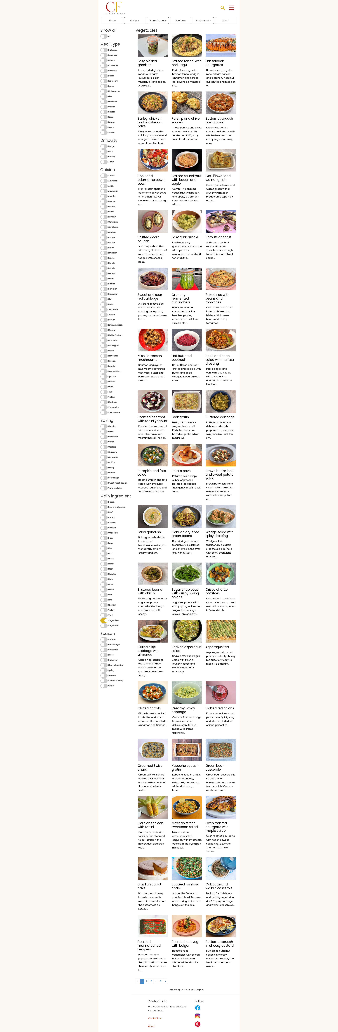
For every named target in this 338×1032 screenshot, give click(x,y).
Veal (110, 615)
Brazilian (112, 206)
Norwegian (113, 345)
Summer (112, 675)
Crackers (112, 452)
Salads (111, 106)
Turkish (111, 397)
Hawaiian (112, 289)
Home (112, 20)
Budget (111, 146)
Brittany (112, 216)
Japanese (113, 309)
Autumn (112, 639)
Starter (111, 132)
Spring (111, 670)
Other (111, 584)
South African (114, 371)
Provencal (113, 355)
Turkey (111, 610)
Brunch (111, 60)
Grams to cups (158, 20)
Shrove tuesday (115, 665)
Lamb (111, 563)
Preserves (112, 101)
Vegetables (113, 620)
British (111, 211)
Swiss (110, 386)
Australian (113, 191)
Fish (110, 548)
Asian (111, 186)
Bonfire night (114, 644)
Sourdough (113, 477)
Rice (110, 599)
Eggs (110, 543)
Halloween (113, 660)
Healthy (111, 156)
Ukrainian (112, 402)
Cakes (111, 441)
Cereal (111, 517)
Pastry (111, 467)
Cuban (111, 237)
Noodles (112, 574)
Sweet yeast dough (117, 483)
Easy (110, 151)
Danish (111, 242)
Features (181, 20)
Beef (110, 512)
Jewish (111, 314)
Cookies (112, 447)
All (109, 36)
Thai (110, 392)
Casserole (113, 65)
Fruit (110, 553)
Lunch (111, 86)
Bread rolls (113, 436)
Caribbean (113, 227)
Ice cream (113, 81)
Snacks (111, 122)
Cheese (112, 522)
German (112, 273)
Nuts (110, 579)
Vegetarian (113, 625)
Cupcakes (113, 457)
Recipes (134, 20)
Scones (111, 472)
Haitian (111, 283)
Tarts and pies (115, 488)
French (111, 268)
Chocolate (113, 533)
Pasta (111, 589)
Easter (111, 654)
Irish (110, 299)
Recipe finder (203, 20)
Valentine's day (115, 680)
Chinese (112, 232)
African (111, 175)
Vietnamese (114, 412)
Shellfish (112, 605)
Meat (110, 569)
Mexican (112, 330)
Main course (114, 91)
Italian (111, 304)
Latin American (115, 325)
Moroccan (113, 340)
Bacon (111, 502)
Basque (112, 201)
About (225, 20)
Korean (111, 319)
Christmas (113, 649)
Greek (111, 278)
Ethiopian (112, 252)
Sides (110, 117)
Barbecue (113, 50)
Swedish (112, 381)
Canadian (113, 222)
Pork (110, 594)
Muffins (111, 462)
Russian (112, 361)
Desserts (112, 70)
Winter (111, 685)
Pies (110, 96)
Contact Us (154, 1018)
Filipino (111, 258)
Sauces (111, 112)
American (113, 180)
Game (111, 558)
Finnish (111, 263)
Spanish (112, 376)
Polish (111, 350)
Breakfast (113, 55)
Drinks (111, 75)
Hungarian (113, 294)
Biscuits (112, 426)
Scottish (112, 366)
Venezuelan (113, 407)
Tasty (111, 161)
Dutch (111, 247)
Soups (111, 127)
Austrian (112, 196)
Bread (111, 431)
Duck (110, 538)
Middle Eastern (115, 335)
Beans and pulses (116, 507)
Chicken (112, 527)
